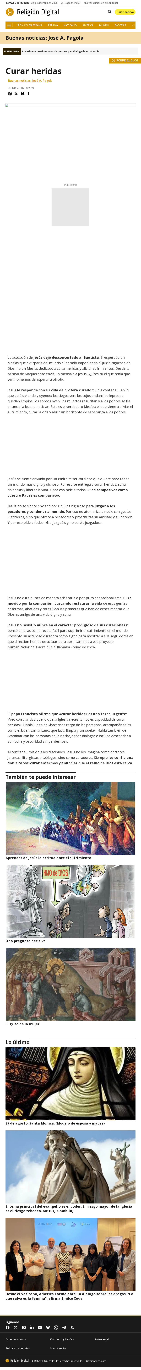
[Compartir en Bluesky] (22, 94)
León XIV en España (29, 25)
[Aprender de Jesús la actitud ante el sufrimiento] (70, 818)
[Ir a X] (16, 1327)
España (53, 25)
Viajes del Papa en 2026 (44, 2)
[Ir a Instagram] (24, 1327)
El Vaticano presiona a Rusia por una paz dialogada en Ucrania (60, 51)
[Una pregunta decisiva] (70, 901)
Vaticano (70, 25)
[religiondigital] (17, 1360)
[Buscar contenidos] (109, 12)
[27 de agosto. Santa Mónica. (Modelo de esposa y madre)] (70, 1083)
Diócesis (120, 25)
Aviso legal (102, 1339)
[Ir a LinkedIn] (32, 1327)
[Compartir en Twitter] (16, 94)
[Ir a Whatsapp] (56, 1327)
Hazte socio (58, 1348)
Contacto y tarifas (62, 1339)
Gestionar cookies (96, 1361)
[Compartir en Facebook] (10, 94)
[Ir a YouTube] (40, 1327)
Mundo (104, 25)
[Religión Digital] (32, 12)
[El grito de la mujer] (70, 984)
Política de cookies (18, 1348)
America (88, 25)
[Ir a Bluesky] (48, 1327)
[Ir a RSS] (73, 1327)
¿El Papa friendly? (70, 2)
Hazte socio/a (125, 12)
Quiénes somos (16, 1339)
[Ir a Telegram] (65, 1327)
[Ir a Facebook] (8, 1327)
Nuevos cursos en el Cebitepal (101, 2)
